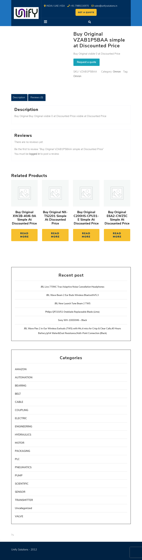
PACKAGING (22, 451)
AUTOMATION (23, 377)
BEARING (20, 385)
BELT (18, 394)
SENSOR (20, 492)
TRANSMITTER (24, 500)
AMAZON (20, 369)
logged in (34, 154)
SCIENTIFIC (21, 483)
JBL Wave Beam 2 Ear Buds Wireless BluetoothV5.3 (72, 295)
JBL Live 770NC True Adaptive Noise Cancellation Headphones (72, 286)
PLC (17, 459)
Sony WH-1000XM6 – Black (72, 320)
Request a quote (86, 62)
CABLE (19, 402)
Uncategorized (23, 508)
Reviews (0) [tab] (36, 97)
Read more (24, 235)
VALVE (19, 516)
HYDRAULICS (23, 434)
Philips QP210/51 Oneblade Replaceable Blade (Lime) (72, 311)
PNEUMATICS (23, 467)
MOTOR (19, 443)
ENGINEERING (23, 426)
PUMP (19, 475)
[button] (56, 22)
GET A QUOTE (86, 12)
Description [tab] (19, 97)
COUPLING (21, 410)
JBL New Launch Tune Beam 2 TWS (72, 303)
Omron (117, 71)
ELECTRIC (21, 418)
